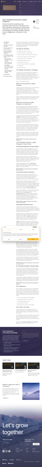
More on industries (19, 450)
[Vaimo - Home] (3, 1)
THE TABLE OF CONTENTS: (6, 43)
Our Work (17, 451)
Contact (39, 1)
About (35, 1)
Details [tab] (21, 229)
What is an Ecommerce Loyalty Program (8, 48)
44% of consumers (30, 186)
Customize (20, 239)
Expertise (19, 1)
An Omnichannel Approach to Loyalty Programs (9, 60)
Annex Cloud (32, 163)
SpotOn (29, 215)
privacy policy (25, 336)
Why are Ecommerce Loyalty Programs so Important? (8, 52)
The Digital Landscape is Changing (8, 46)
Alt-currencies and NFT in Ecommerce (8, 63)
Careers (33, 450)
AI (27, 1)
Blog (27, 450)
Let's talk (34, 448)
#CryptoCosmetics (19, 193)
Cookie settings (30, 461)
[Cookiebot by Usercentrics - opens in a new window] (33, 227)
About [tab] (33, 229)
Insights (31, 1)
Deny (9, 239)
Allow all (33, 239)
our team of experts (26, 321)
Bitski (27, 192)
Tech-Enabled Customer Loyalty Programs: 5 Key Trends (8, 56)
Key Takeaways (7, 74)
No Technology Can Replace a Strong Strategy (8, 71)
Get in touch (5, 442)
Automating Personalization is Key (9, 66)
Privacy (25, 461)
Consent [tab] (8, 229)
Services (24, 1)
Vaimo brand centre (36, 451)
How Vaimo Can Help (8, 76)
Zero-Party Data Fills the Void (9, 68)
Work (15, 1)
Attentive (17, 221)
